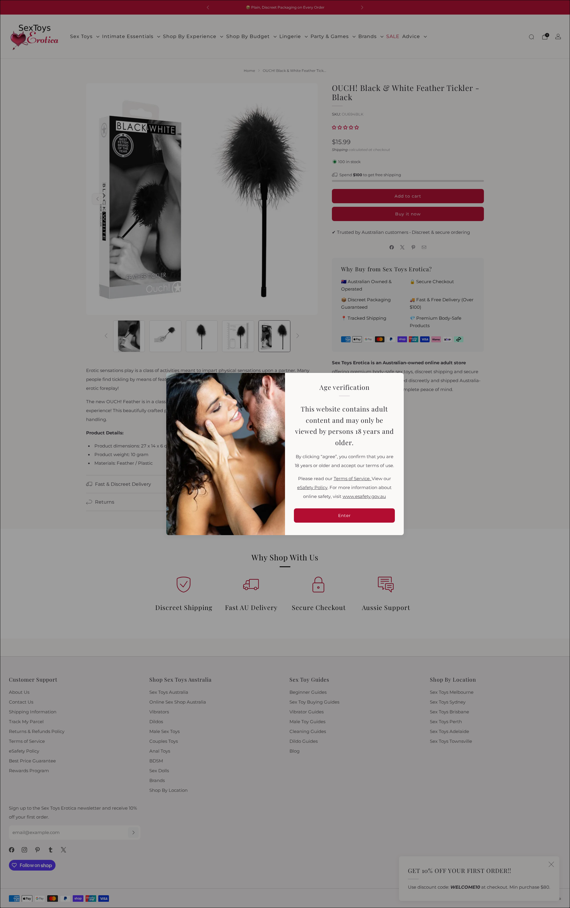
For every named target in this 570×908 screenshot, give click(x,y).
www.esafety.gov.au (364, 496)
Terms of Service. (353, 478)
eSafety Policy (312, 487)
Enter (344, 515)
